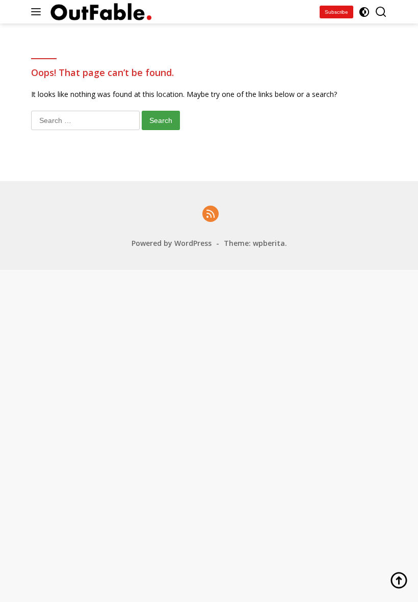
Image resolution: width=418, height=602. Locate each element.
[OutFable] (99, 11)
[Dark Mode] (364, 12)
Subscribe (336, 12)
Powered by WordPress (172, 243)
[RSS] (210, 214)
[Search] (381, 12)
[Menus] (38, 11)
